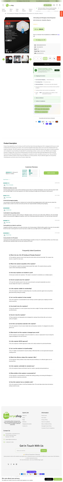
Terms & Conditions (46, 421)
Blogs (23, 419)
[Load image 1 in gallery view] (9, 59)
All (5, 13)
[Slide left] (3, 59)
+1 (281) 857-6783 (9, 442)
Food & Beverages (4, 10)
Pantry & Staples (30, 10)
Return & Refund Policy (47, 423)
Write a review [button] (51, 172)
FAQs (23, 417)
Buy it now (47, 64)
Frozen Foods (17, 10)
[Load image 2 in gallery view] (17, 59)
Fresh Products (24, 10)
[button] (3, 5)
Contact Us (24, 426)
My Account (44, 415)
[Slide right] (30, 59)
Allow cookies (57, 479)
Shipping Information (27, 423)
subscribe (44, 450)
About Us (24, 415)
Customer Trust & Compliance (48, 428)
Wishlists (24, 421)
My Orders (44, 417)
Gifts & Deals (11, 10)
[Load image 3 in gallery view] (25, 59)
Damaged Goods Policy (47, 426)
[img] (6, 183)
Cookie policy (48, 479)
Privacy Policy (45, 419)
